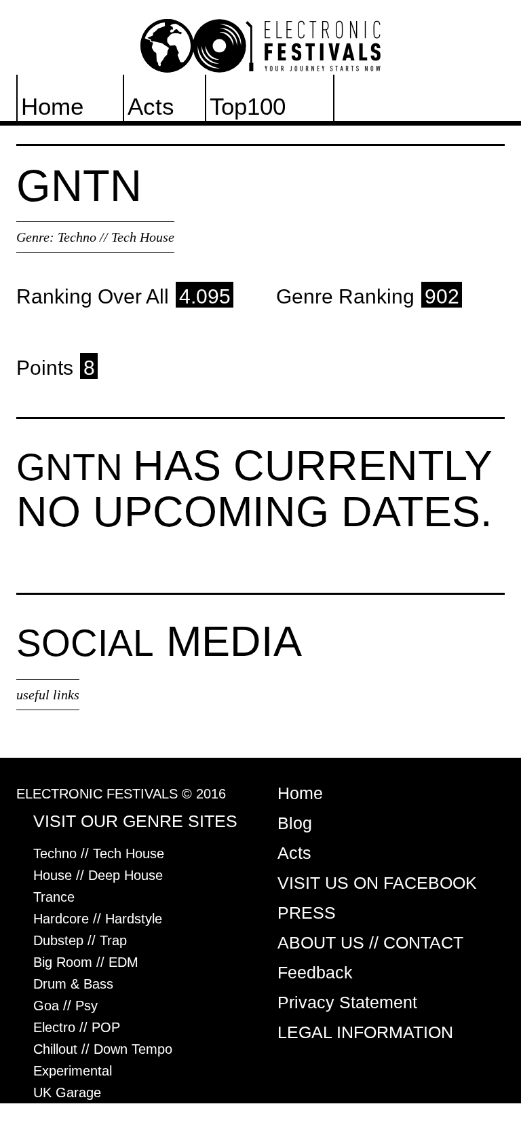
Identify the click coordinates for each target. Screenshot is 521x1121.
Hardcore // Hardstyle (97, 918)
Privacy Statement (347, 1002)
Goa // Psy (65, 1005)
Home (52, 106)
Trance (54, 896)
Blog (294, 822)
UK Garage (67, 1092)
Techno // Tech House (116, 236)
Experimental (72, 1070)
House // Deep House (98, 875)
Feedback (315, 972)
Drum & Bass (73, 983)
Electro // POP (76, 1027)
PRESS (306, 912)
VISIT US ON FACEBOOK (377, 882)
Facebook (389, 106)
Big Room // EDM (85, 962)
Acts (151, 106)
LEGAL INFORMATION (365, 1032)
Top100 (248, 106)
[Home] (260, 44)
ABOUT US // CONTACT (370, 942)
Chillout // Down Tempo (102, 1049)
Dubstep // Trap (80, 940)
